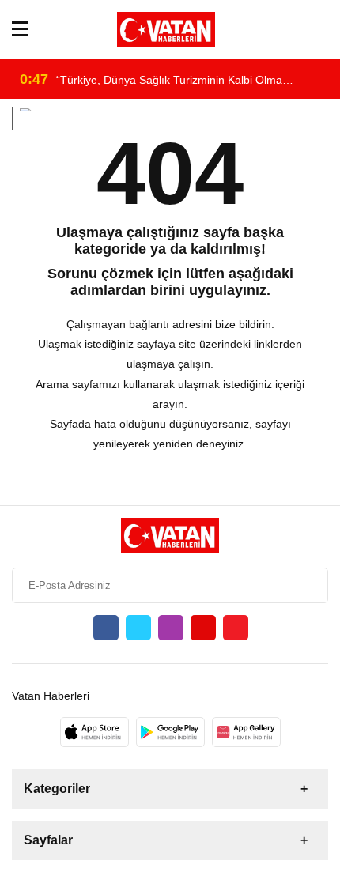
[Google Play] (170, 732)
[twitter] (138, 627)
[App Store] (94, 732)
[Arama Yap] (321, 30)
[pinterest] (235, 627)
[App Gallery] (246, 732)
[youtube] (203, 627)
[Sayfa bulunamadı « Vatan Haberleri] (166, 29)
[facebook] (106, 627)
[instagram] (170, 627)
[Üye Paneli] (298, 30)
